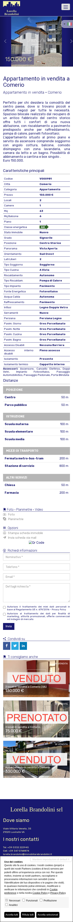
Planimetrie (15, 519)
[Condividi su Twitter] (15, 646)
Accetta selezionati (48, 914)
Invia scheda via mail (21, 537)
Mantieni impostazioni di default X (51, 859)
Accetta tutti (11, 914)
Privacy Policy (59, 609)
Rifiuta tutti (28, 914)
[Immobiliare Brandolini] (11, 8)
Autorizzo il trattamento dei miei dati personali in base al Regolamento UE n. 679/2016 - (38, 608)
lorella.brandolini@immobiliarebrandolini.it (27, 854)
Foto (11, 514)
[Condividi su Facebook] (6, 646)
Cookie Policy (40, 893)
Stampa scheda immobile (25, 533)
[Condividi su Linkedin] (23, 646)
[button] (3, 41)
